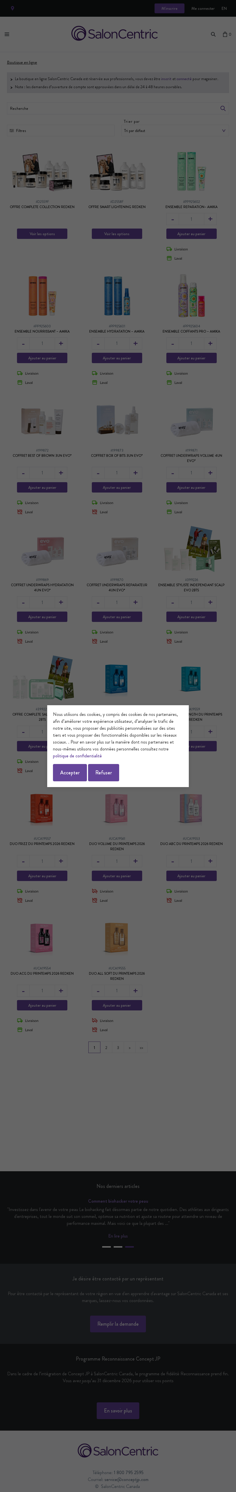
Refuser (103, 772)
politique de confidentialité (77, 755)
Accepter (70, 772)
